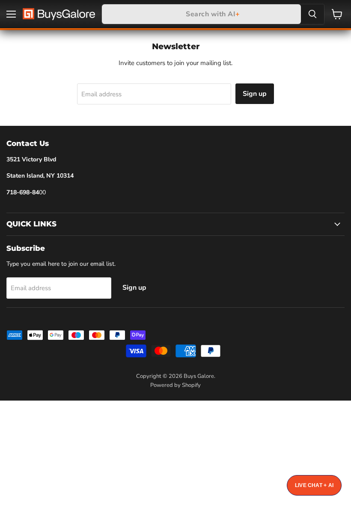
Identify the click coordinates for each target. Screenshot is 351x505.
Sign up (255, 93)
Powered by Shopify (175, 385)
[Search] (312, 14)
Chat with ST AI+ (314, 485)
